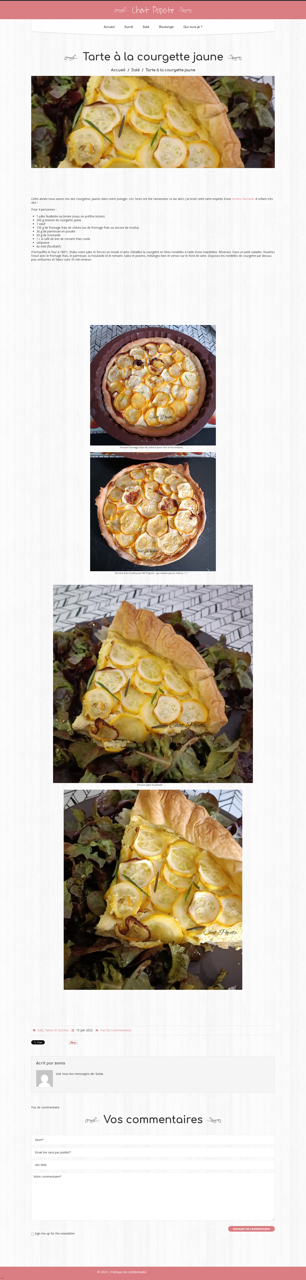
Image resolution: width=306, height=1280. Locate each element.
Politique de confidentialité (128, 1272)
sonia (60, 1063)
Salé (146, 27)
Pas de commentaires (116, 1030)
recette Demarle (243, 199)
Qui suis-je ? (192, 27)
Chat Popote (153, 10)
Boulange (166, 27)
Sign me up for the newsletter (54, 1233)
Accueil (109, 27)
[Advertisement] (153, 184)
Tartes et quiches (57, 1030)
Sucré (128, 27)
